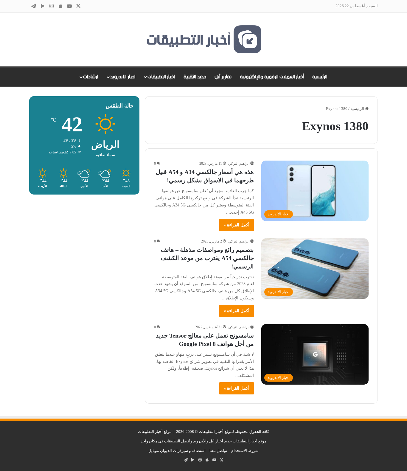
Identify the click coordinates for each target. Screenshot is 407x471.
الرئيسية (319, 77)
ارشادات (90, 77)
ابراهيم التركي (238, 163)
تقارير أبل (223, 77)
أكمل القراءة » (236, 225)
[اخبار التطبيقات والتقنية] (203, 40)
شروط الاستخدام (245, 450)
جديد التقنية (195, 77)
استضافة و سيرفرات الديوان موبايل (177, 450)
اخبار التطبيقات (161, 77)
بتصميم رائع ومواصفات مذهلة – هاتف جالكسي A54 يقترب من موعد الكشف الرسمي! (207, 258)
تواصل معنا (218, 450)
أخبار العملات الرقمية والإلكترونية (272, 77)
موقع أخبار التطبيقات (155, 431)
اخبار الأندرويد (123, 77)
